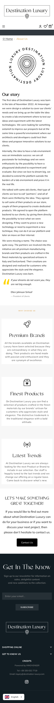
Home (9, 38)
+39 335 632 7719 (28, 670)
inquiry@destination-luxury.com (30, 674)
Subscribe (27, 607)
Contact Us (27, 542)
